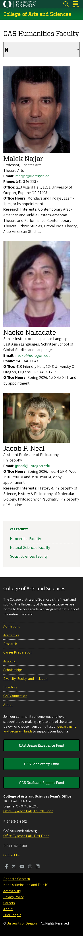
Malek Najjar (23, 158)
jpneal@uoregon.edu (32, 466)
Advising (9, 661)
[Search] (66, 4)
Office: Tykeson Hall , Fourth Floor (28, 811)
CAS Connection (15, 695)
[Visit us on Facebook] (6, 867)
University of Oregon (22, 923)
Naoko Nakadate (29, 332)
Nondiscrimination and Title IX (25, 884)
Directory (10, 687)
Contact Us (11, 855)
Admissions (11, 626)
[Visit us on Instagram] (30, 867)
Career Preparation (17, 652)
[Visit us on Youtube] (22, 867)
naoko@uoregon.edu (33, 355)
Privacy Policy (13, 897)
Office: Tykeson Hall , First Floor (26, 835)
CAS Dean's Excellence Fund (41, 745)
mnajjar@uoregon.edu (33, 176)
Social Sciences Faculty (29, 556)
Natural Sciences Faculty (30, 547)
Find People (12, 915)
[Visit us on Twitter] (14, 867)
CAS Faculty (19, 529)
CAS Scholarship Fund (41, 764)
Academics (11, 635)
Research (10, 643)
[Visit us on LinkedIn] (37, 867)
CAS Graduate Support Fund (41, 783)
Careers (9, 903)
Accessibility (12, 891)
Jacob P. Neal (23, 448)
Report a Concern (16, 878)
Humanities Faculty (25, 539)
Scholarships (12, 669)
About (8, 704)
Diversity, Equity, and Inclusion (25, 678)
